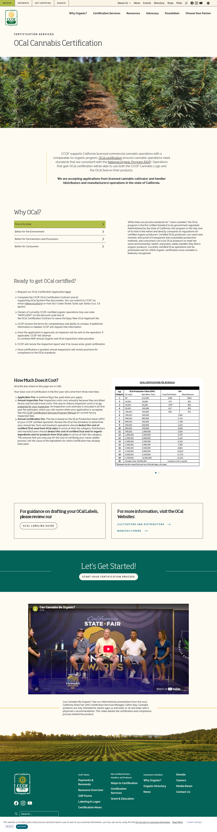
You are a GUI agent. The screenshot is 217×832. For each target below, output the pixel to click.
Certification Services (106, 13)
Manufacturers (129, 531)
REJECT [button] (9, 826)
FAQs (179, 3)
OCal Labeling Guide (38, 526)
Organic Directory (154, 786)
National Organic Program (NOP (129, 162)
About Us (123, 3)
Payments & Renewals (85, 782)
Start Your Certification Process (108, 577)
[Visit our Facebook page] (192, 3)
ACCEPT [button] (22, 827)
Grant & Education (122, 798)
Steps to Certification (124, 783)
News (137, 3)
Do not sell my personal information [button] (153, 822)
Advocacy (152, 13)
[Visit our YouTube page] (200, 3)
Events (147, 3)
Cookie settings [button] (194, 822)
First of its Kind (23, 224)
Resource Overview (90, 790)
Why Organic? (78, 13)
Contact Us (183, 791)
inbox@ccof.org (33, 303)
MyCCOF (7, 3)
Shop (170, 3)
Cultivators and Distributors (140, 524)
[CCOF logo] (11, 15)
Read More (177, 822)
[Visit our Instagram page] (196, 3)
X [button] (214, 820)
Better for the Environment (29, 231)
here (67, 291)
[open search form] (186, 3)
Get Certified (43, 3)
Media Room (184, 786)
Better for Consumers (27, 246)
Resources (133, 13)
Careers (181, 780)
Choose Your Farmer (198, 13)
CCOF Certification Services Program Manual (51, 412)
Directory (159, 3)
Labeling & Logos (89, 801)
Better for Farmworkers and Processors (36, 239)
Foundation (172, 13)
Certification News (90, 807)
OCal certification (110, 158)
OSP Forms (85, 795)
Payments (23, 3)
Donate (61, 3)
